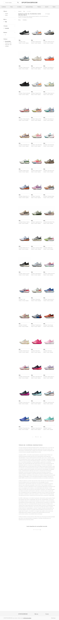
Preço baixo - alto (8, 44)
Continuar (53, 618)
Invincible (7, 28)
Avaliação (7, 46)
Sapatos (19, 11)
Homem (6, 13)
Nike (6, 21)
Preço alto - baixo (8, 42)
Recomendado (8, 41)
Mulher (6, 15)
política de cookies (27, 618)
